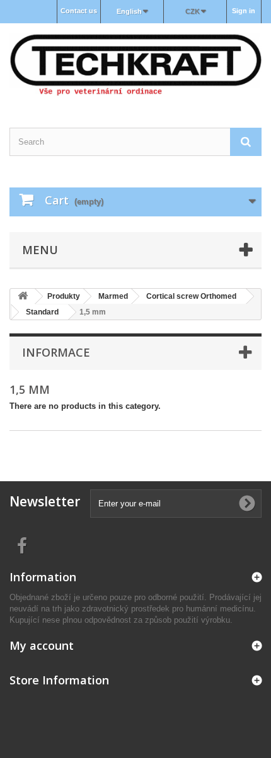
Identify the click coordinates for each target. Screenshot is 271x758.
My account (41, 645)
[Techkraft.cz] (135, 64)
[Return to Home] (23, 296)
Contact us (79, 10)
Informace (56, 352)
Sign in (243, 10)
